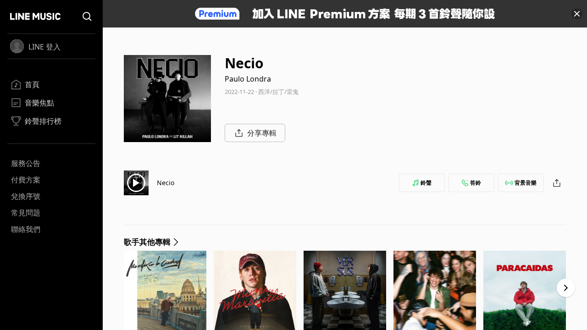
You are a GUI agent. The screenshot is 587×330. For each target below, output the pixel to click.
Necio (165, 182)
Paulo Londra (248, 79)
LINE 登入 (44, 47)
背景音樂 (526, 183)
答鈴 (475, 183)
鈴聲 (426, 183)
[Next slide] (566, 288)
